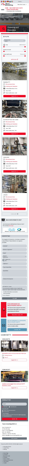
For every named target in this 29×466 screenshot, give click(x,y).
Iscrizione (5, 406)
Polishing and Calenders (11, 86)
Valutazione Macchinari (8, 460)
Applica (14, 59)
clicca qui (11, 225)
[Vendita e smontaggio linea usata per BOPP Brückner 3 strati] (14, 376)
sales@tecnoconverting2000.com (13, 435)
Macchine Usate (16, 314)
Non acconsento (6, 293)
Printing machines (8, 355)
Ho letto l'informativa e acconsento (10, 291)
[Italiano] (12, 1)
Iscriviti (14, 419)
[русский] (10, 1)
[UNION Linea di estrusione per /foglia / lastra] (14, 184)
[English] (1, 1)
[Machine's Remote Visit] (15, 230)
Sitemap (5, 449)
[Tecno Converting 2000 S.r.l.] (8, 4)
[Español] (4, 1)
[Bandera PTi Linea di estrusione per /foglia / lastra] (14, 71)
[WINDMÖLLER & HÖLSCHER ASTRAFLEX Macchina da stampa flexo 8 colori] (14, 345)
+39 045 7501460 (11, 433)
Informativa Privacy (7, 446)
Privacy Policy (4, 408)
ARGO (7, 444)
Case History (6, 461)
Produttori (5, 457)
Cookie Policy (6, 448)
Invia (14, 298)
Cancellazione (13, 406)
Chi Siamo (5, 454)
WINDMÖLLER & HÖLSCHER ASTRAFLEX (14, 353)
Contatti (16, 329)
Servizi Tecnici (6, 458)
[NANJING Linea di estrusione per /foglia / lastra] (14, 146)
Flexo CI (6, 357)
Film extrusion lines (10, 84)
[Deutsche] (8, 1)
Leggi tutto (14, 96)
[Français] (6, 1)
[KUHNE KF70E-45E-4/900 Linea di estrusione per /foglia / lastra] (14, 109)
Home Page (5, 453)
